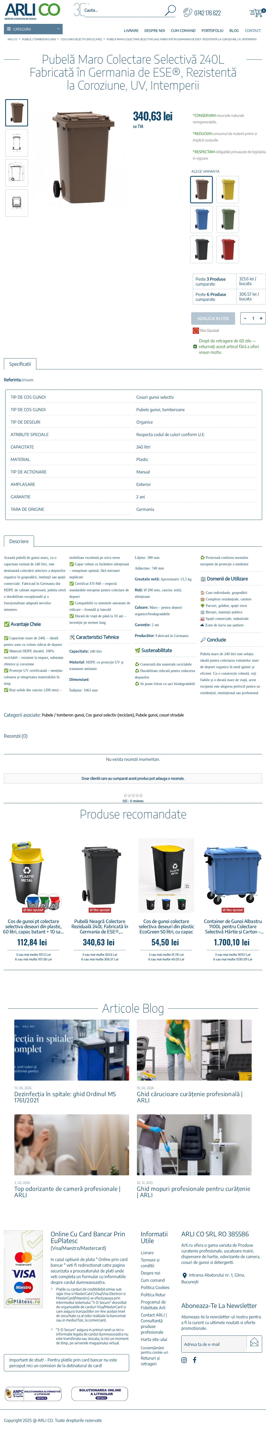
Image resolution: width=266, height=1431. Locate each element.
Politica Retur (153, 1294)
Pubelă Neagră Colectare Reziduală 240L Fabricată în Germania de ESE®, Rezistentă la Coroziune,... (99, 926)
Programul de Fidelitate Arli (153, 1304)
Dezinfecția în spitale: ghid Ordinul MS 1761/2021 (65, 1097)
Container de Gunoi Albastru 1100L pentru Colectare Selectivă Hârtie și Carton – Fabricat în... (233, 926)
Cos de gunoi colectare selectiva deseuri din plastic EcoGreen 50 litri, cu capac (166, 926)
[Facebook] (194, 1361)
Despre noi (150, 1273)
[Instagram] (184, 1361)
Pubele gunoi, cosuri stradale (160, 715)
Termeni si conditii (150, 1262)
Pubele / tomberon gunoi (63, 715)
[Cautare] (170, 11)
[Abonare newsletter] (254, 1342)
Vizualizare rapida (173, 905)
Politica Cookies (155, 1287)
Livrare (147, 1252)
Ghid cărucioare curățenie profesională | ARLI (190, 1097)
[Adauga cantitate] (261, 318)
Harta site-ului (154, 1339)
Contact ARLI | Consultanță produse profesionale (154, 1323)
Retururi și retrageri (150, 1360)
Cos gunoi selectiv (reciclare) (110, 715)
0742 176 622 (207, 12)
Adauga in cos (159, 904)
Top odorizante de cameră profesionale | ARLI (67, 1191)
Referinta (12, 379)
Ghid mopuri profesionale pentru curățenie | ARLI (193, 1191)
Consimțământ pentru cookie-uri (154, 1350)
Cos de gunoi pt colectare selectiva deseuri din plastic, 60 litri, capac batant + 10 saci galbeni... (33, 926)
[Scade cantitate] (245, 318)
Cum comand (153, 1280)
